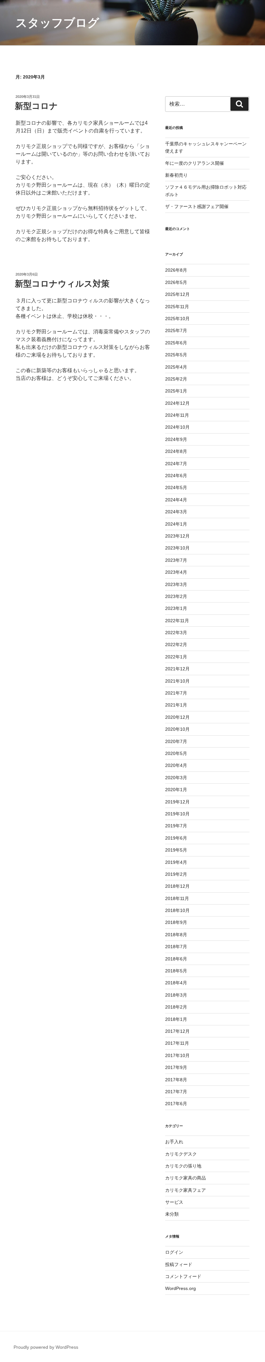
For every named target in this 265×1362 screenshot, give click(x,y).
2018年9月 (176, 922)
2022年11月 (177, 620)
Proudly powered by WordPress (46, 1347)
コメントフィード (183, 1276)
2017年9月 (176, 1067)
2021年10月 (177, 681)
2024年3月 (176, 511)
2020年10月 (177, 729)
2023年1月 (176, 608)
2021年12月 (177, 668)
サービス (174, 1202)
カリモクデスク (181, 1154)
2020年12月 (177, 717)
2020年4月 (176, 765)
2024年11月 (177, 415)
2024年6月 (176, 475)
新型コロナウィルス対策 (62, 283)
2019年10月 (177, 813)
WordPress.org (180, 1288)
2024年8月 (176, 451)
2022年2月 (176, 644)
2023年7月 (176, 560)
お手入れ (174, 1141)
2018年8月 (176, 934)
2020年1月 (176, 789)
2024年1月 (176, 524)
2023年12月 (177, 536)
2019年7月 (176, 825)
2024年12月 (177, 403)
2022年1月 (176, 656)
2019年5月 (176, 850)
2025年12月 (177, 294)
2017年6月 (176, 1103)
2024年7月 (176, 463)
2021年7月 (176, 693)
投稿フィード (178, 1264)
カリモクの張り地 (183, 1165)
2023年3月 (176, 584)
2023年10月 (177, 547)
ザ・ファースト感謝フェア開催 (196, 206)
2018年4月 (176, 982)
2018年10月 (177, 910)
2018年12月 (177, 886)
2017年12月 (177, 1031)
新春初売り (176, 175)
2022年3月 (176, 632)
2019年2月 (176, 874)
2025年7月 (176, 330)
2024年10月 (177, 427)
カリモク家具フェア (185, 1190)
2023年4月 (176, 572)
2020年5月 (176, 753)
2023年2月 (176, 596)
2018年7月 (176, 946)
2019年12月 (177, 801)
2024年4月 (176, 499)
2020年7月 (176, 741)
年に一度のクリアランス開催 (194, 163)
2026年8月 (176, 270)
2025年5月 (176, 354)
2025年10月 (177, 318)
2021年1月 (176, 704)
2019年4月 (176, 862)
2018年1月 (176, 1019)
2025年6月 (176, 342)
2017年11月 (177, 1043)
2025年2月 (176, 379)
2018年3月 (176, 995)
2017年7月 (176, 1091)
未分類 (172, 1214)
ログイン (174, 1252)
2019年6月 (176, 838)
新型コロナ (36, 106)
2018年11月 (177, 898)
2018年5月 (176, 970)
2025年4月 (176, 367)
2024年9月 (176, 439)
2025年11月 (177, 306)
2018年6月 (176, 958)
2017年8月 (176, 1079)
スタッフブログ (57, 22)
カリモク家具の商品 (185, 1177)
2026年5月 (176, 282)
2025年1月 (176, 390)
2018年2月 (176, 1007)
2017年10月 (177, 1055)
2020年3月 (176, 777)
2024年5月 (176, 487)
